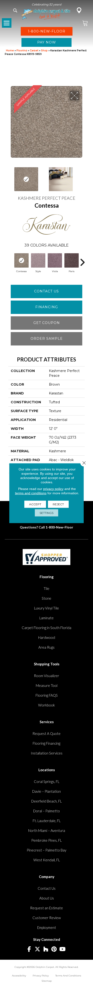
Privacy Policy (41, 975)
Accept (35, 504)
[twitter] (37, 949)
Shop (44, 50)
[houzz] (45, 949)
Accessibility (19, 975)
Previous (10, 176)
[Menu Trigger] (6, 23)
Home (10, 50)
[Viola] (54, 260)
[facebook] (29, 949)
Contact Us (46, 291)
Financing (46, 307)
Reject (58, 504)
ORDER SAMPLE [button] (47, 338)
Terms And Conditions (68, 975)
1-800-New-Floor (59, 527)
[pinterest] (54, 949)
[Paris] (71, 260)
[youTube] (62, 949)
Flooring (21, 50)
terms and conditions (30, 493)
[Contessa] (21, 260)
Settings (46, 512)
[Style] (38, 260)
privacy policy (53, 488)
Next (82, 176)
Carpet (34, 50)
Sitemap (46, 980)
